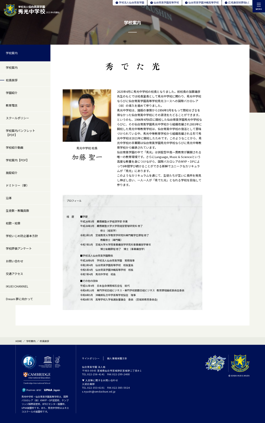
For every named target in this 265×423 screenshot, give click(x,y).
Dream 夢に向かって (19, 299)
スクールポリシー (17, 118)
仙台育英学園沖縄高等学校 (203, 2)
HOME (19, 341)
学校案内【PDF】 (17, 160)
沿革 (9, 198)
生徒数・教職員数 (17, 210)
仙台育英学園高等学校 (166, 2)
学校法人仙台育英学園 (131, 2)
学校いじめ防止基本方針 (22, 236)
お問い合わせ (14, 261)
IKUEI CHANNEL (17, 286)
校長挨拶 (11, 80)
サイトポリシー (91, 358)
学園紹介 (11, 93)
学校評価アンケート (19, 248)
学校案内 (11, 53)
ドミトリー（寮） (17, 185)
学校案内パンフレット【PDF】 (20, 133)
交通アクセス (14, 274)
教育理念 (11, 105)
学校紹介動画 (14, 147)
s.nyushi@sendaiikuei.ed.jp (99, 391)
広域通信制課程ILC (238, 2)
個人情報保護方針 (117, 358)
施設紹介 (11, 173)
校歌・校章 (13, 223)
